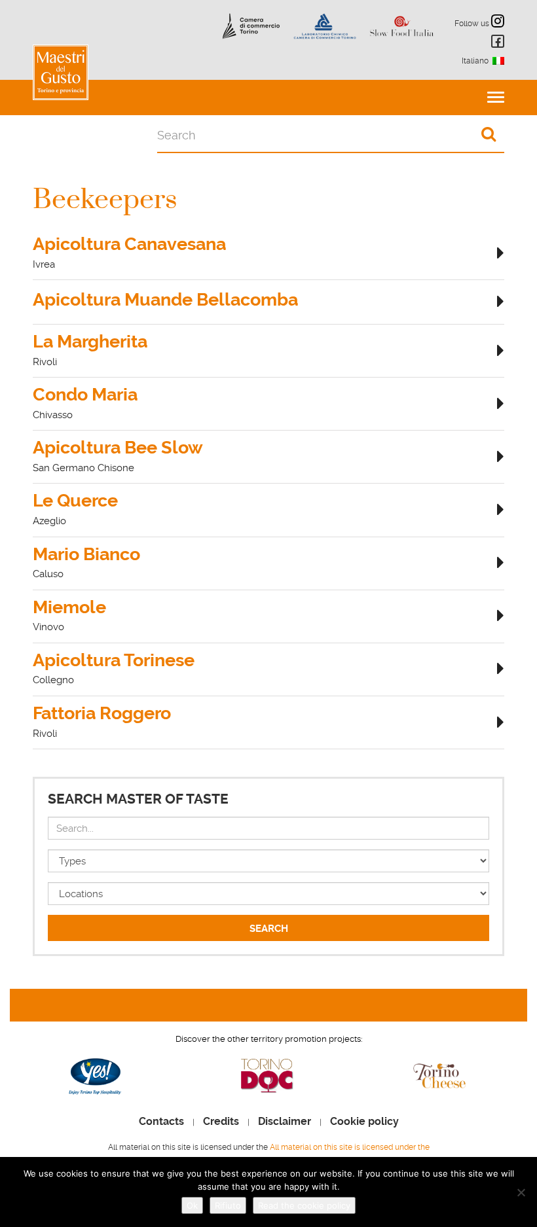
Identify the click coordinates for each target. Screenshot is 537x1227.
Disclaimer (284, 1122)
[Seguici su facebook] (495, 43)
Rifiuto (228, 1205)
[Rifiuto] (520, 1192)
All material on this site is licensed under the (350, 1147)
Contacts (161, 1122)
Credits (221, 1122)
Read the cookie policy (304, 1205)
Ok (192, 1205)
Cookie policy (364, 1122)
